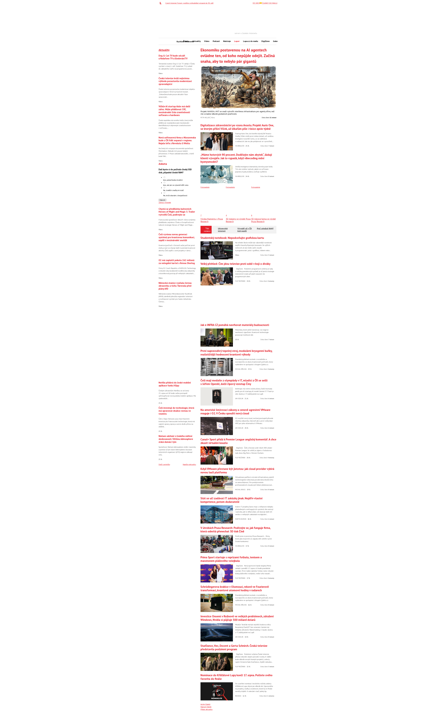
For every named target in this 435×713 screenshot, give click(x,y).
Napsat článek (206, 707)
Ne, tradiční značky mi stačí (173, 190)
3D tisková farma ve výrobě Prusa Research (263, 220)
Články (186, 41)
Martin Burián (240, 519)
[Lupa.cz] (161, 3)
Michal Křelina (241, 369)
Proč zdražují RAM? (265, 228)
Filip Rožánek (240, 281)
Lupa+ (237, 41)
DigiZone (265, 41)
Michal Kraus (240, 490)
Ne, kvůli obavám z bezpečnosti (175, 195)
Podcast (216, 41)
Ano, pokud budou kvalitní (173, 180)
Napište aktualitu (189, 464)
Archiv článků (205, 704)
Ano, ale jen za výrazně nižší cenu (175, 185)
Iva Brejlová (239, 146)
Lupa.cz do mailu (250, 41)
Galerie (276, 41)
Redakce (238, 696)
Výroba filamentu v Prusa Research (212, 220)
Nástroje (227, 41)
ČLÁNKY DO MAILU (269, 3)
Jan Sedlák (239, 398)
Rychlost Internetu (179, 41)
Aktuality (196, 41)
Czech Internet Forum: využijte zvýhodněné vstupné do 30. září (189, 3)
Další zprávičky (164, 464)
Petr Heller (205, 118)
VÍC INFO (256, 3)
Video (206, 41)
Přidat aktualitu (207, 709)
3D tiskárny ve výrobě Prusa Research (238, 220)
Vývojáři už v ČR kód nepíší (244, 229)
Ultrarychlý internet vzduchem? (223, 231)
